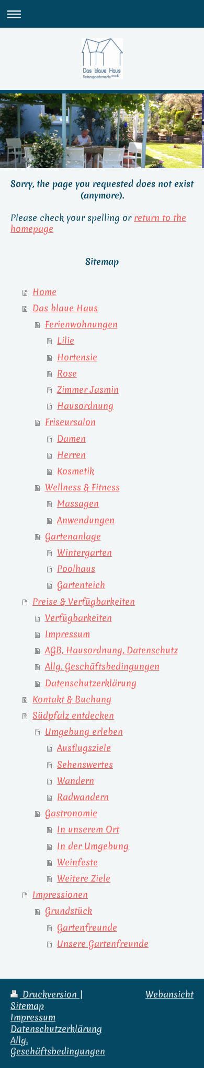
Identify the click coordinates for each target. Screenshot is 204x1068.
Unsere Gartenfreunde (103, 943)
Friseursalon (70, 422)
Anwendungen (86, 520)
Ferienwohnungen (81, 324)
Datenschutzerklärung (91, 683)
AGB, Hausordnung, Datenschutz (111, 650)
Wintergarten (84, 552)
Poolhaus (76, 568)
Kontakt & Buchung (71, 699)
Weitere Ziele (83, 878)
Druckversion (50, 994)
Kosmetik (75, 471)
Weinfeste (77, 862)
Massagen (78, 503)
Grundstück (68, 911)
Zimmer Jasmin (88, 389)
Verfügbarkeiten (78, 618)
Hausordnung (85, 406)
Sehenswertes (85, 764)
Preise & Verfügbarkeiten (83, 601)
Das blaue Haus (65, 308)
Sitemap (27, 1006)
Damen (71, 438)
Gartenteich (81, 585)
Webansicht (169, 994)
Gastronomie (71, 813)
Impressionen (60, 894)
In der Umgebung (93, 846)
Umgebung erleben (84, 731)
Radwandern (83, 797)
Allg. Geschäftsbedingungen (102, 666)
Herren (71, 455)
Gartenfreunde (87, 927)
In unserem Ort (88, 829)
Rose (67, 373)
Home (44, 292)
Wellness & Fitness (82, 487)
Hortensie (77, 357)
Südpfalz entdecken (73, 715)
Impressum (67, 634)
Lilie (65, 340)
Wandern (75, 781)
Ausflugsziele (84, 748)
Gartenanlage (73, 536)
